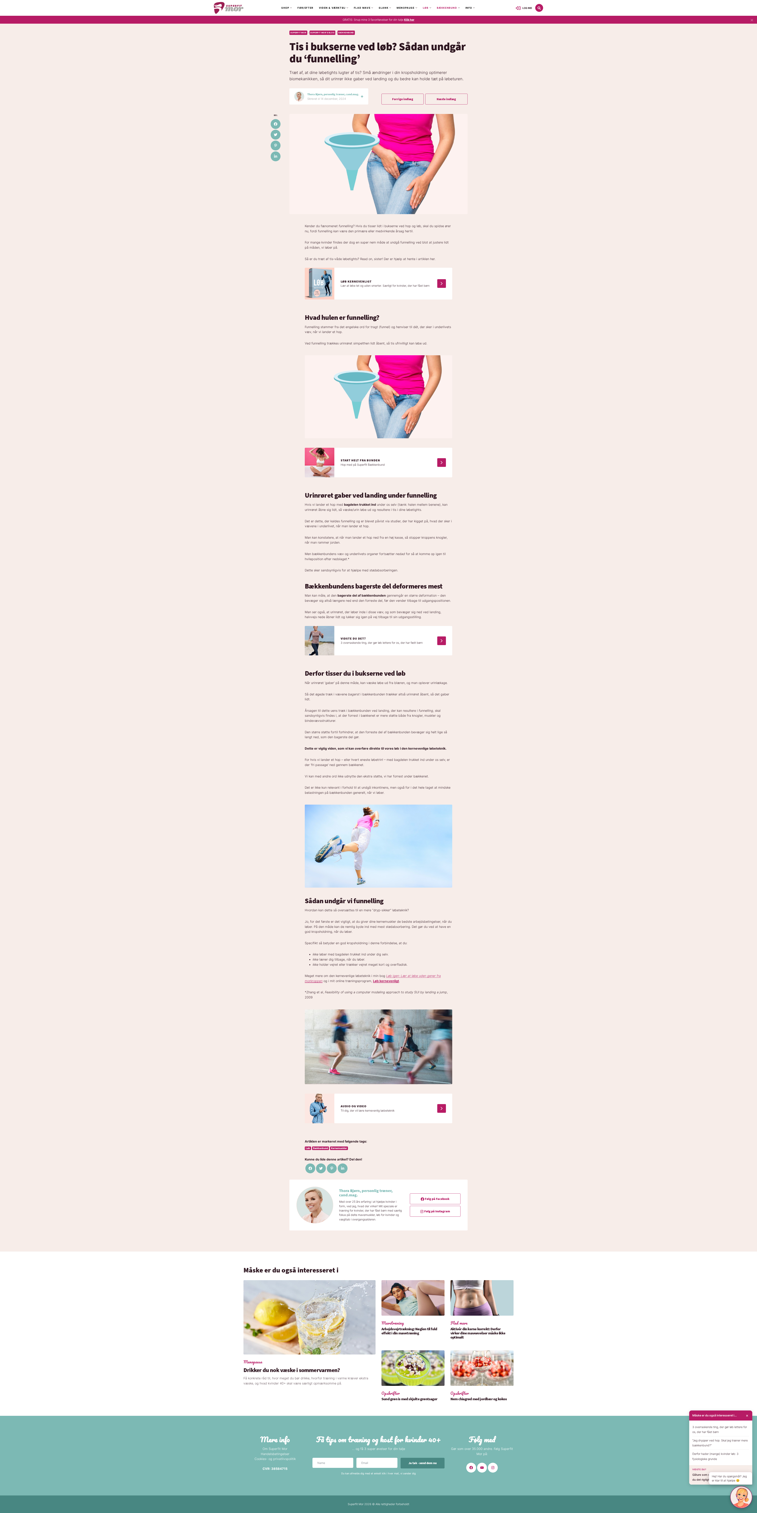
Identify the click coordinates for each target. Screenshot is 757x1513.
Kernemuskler (339, 1148)
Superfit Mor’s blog (322, 33)
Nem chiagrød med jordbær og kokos (478, 1398)
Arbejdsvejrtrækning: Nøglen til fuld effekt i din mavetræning (409, 1330)
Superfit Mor (298, 33)
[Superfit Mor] (228, 8)
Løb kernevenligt (386, 981)
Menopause (405, 7)
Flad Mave (362, 7)
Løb (426, 7)
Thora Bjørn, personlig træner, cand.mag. (333, 94)
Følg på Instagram (437, 1211)
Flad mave (458, 1323)
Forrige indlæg (402, 99)
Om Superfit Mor (275, 1449)
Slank (383, 7)
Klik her (409, 19)
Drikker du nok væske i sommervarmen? (291, 1370)
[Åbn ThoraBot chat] (741, 1497)
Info (468, 7)
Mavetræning (392, 1323)
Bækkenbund (447, 7)
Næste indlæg (446, 99)
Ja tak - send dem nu (422, 1463)
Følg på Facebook (436, 1199)
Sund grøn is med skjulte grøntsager (409, 1398)
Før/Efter (305, 7)
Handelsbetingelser (275, 1454)
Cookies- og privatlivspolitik (275, 1459)
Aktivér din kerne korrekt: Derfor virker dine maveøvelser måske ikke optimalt (477, 1332)
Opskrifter (390, 1393)
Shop (285, 7)
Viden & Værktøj (332, 7)
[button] (539, 8)
